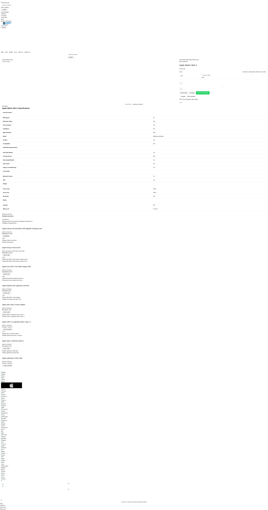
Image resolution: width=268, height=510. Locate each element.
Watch (187, 59)
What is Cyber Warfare (82, 483)
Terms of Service (206, 491)
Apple (184, 59)
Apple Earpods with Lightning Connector (15, 285)
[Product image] (9, 223)
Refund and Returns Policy (208, 486)
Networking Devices (140, 491)
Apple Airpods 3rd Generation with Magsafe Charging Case (22, 228)
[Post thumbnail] (72, 484)
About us (204, 494)
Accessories (9, 232)
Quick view (7, 226)
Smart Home (15, 251)
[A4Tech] (134, 425)
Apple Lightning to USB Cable (12, 358)
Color (181, 75)
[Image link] (4, 480)
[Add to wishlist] (11, 226)
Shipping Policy (206, 488)
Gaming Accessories (140, 488)
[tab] (128, 104)
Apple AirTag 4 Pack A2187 (11, 247)
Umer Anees (31, 498)
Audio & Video (138, 486)
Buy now (192, 92)
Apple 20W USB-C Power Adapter (13, 305)
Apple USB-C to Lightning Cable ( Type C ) (16, 322)
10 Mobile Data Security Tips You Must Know (94, 489)
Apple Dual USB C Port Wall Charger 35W (16, 266)
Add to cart (184, 92)
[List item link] (33, 485)
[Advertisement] (134, 39)
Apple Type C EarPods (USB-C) (13, 341)
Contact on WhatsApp (202, 92)
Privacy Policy (205, 483)
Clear (202, 77)
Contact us (204, 496)
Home (181, 59)
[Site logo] (5, 2)
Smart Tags (21, 251)
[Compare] (4, 226)
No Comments (88, 485)
